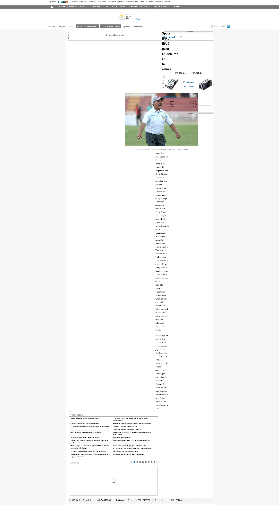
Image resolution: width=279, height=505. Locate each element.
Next (158, 462)
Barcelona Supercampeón (121, 437)
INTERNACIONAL (161, 7)
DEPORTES (146, 7)
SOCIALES (176, 7)
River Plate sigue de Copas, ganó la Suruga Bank (129, 445)
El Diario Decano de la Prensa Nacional (81, 16)
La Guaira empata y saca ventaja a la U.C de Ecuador (88, 451)
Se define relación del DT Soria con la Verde (85, 437)
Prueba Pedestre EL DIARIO (159, 1)
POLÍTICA (84, 7)
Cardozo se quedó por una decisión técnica (84, 423)
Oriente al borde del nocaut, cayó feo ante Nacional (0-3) (132, 423)
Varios (142, 1)
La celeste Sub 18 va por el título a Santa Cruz (129, 454)
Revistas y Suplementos (87, 26)
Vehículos (92, 1)
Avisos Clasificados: (79, 1)
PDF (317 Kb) (197, 73)
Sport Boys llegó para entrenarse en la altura (85, 432)
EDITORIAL (61, 7)
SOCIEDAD (108, 7)
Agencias (127, 27)
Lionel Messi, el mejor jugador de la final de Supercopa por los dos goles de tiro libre (89, 441)
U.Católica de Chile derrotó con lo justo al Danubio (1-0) (132, 448)
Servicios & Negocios (116, 1)
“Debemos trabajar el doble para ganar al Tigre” (129, 429)
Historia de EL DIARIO (111, 26)
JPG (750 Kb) (180, 73)
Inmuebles (102, 1)
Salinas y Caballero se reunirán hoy (125, 426)
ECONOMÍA (95, 7)
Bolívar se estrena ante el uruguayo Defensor (85, 418)
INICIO (52, 7)
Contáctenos (138, 27)
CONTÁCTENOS (104, 500)
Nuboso (122, 18)
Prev (131, 462)
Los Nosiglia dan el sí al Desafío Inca (125, 451)
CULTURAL (133, 7)
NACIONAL (120, 7)
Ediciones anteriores (188, 84)
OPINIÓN (72, 7)
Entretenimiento (132, 1)
